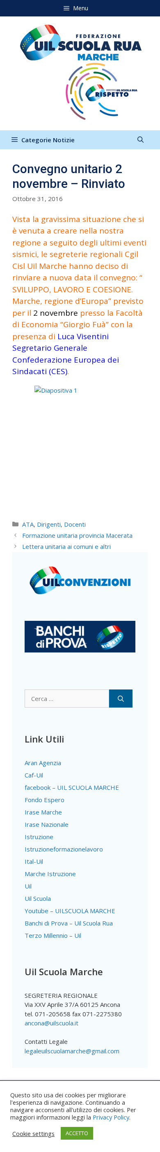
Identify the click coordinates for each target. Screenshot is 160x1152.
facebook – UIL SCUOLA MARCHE (72, 787)
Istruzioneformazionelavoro (64, 849)
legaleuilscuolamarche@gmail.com (72, 1051)
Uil (28, 886)
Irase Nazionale (47, 824)
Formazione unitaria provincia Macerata (77, 535)
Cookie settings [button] (33, 1133)
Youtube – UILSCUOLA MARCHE (70, 911)
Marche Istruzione (50, 874)
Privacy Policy (111, 1117)
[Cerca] (121, 698)
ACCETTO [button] (77, 1133)
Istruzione (39, 837)
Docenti (75, 524)
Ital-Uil (34, 861)
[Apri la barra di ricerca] (140, 139)
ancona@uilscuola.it (51, 1023)
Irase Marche (43, 812)
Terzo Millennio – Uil (53, 935)
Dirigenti (49, 524)
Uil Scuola (38, 898)
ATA (28, 524)
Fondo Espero (44, 800)
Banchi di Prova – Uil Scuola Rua (69, 923)
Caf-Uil (34, 775)
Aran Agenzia (43, 763)
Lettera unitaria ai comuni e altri (66, 546)
